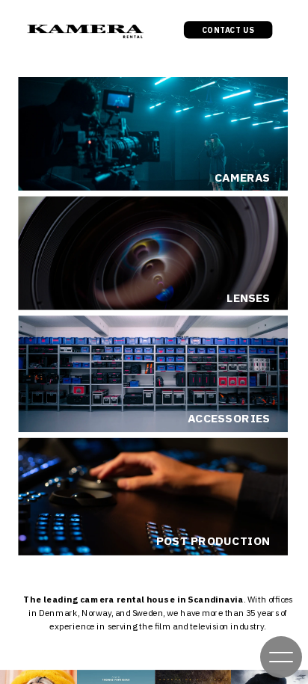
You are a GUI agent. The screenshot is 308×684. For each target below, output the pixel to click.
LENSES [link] (249, 298)
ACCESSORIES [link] (229, 418)
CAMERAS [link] (243, 178)
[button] (281, 657)
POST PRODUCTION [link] (213, 540)
